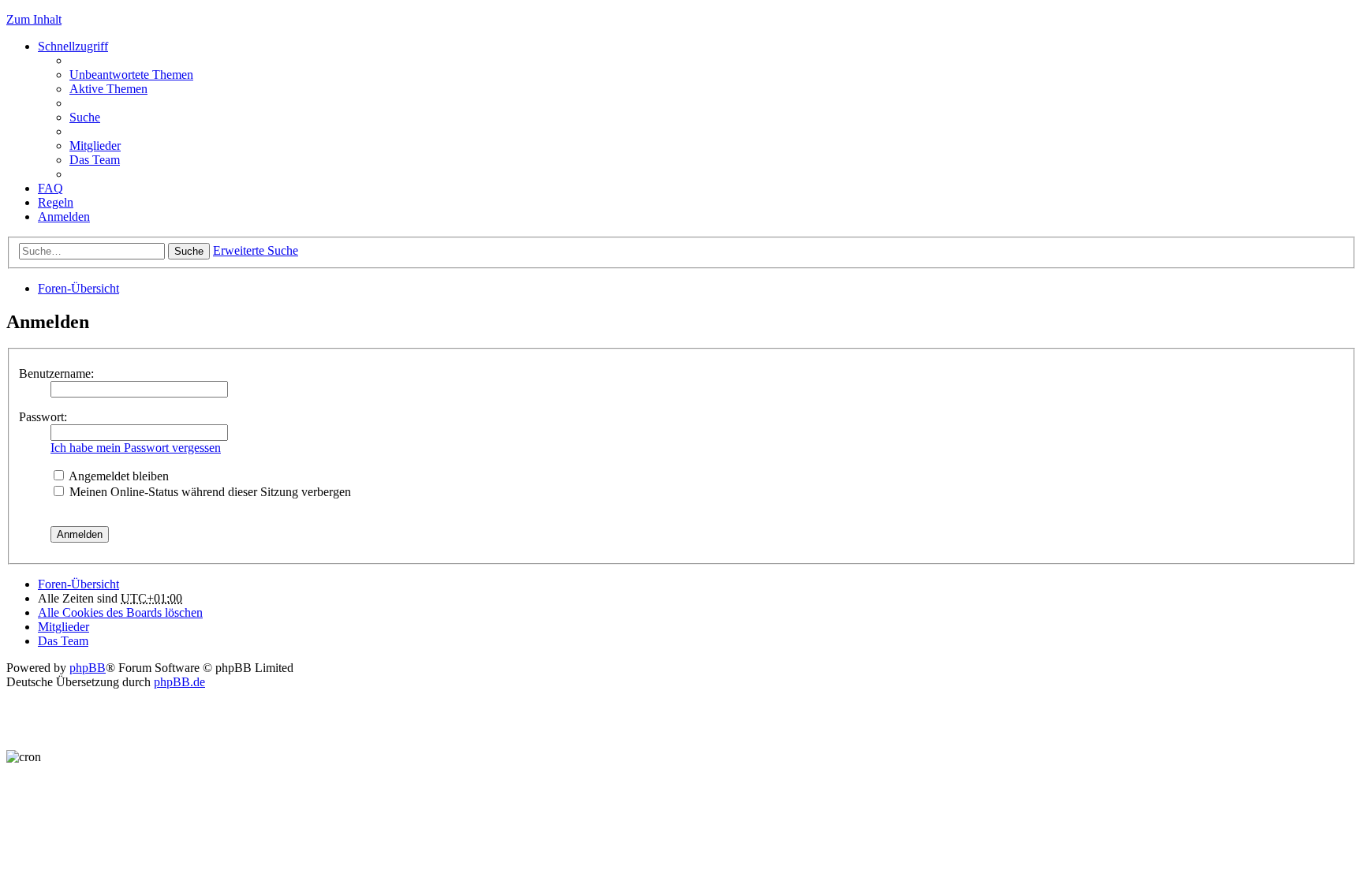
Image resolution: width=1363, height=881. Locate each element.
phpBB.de (179, 682)
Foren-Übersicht (78, 288)
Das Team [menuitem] (94, 159)
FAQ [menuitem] (50, 188)
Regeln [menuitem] (55, 202)
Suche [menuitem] (84, 117)
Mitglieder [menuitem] (95, 145)
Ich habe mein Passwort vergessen (135, 447)
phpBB (87, 667)
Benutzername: (56, 373)
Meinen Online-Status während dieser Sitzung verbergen (208, 491)
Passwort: (43, 417)
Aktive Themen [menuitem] (108, 88)
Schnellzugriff (73, 46)
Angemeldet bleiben (117, 476)
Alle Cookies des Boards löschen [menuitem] (120, 612)
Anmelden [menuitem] (64, 216)
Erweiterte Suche (255, 250)
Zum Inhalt (34, 19)
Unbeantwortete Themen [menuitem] (131, 74)
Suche (189, 251)
